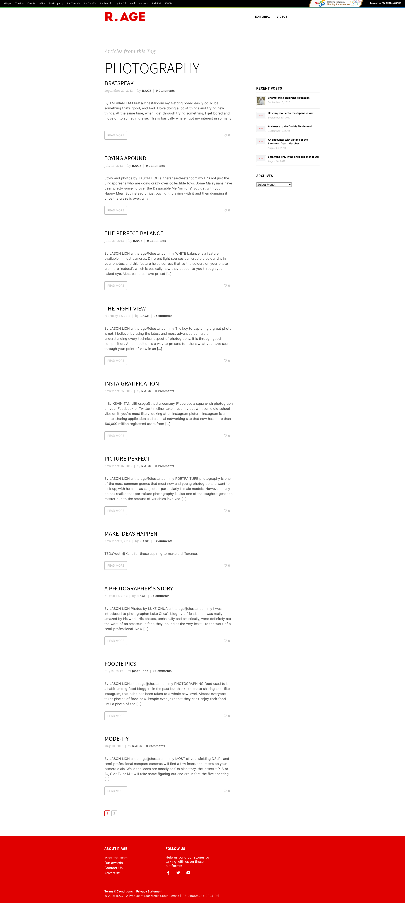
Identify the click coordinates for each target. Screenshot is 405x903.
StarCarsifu (89, 3)
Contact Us (113, 868)
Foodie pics (120, 663)
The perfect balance (133, 233)
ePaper (8, 3)
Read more (115, 135)
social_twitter (178, 872)
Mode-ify (116, 738)
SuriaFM (156, 3)
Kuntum (143, 3)
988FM (168, 3)
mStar (42, 3)
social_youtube (188, 872)
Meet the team (116, 858)
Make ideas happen (130, 533)
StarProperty (56, 3)
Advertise (112, 873)
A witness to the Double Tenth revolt (290, 126)
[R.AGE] (125, 16)
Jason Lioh (140, 671)
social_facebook (168, 872)
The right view (125, 308)
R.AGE (146, 91)
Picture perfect (127, 458)
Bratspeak (119, 83)
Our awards (113, 863)
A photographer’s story (138, 588)
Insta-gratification (131, 383)
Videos (282, 16)
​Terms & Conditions (118, 891)
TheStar (19, 3)
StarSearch (105, 3)
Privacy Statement (149, 891)
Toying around (125, 158)
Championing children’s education (288, 97)
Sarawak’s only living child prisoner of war (293, 156)
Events (31, 3)
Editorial (262, 16)
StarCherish (73, 3)
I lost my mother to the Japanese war (290, 113)
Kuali (132, 3)
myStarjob (120, 3)
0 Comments (165, 91)
